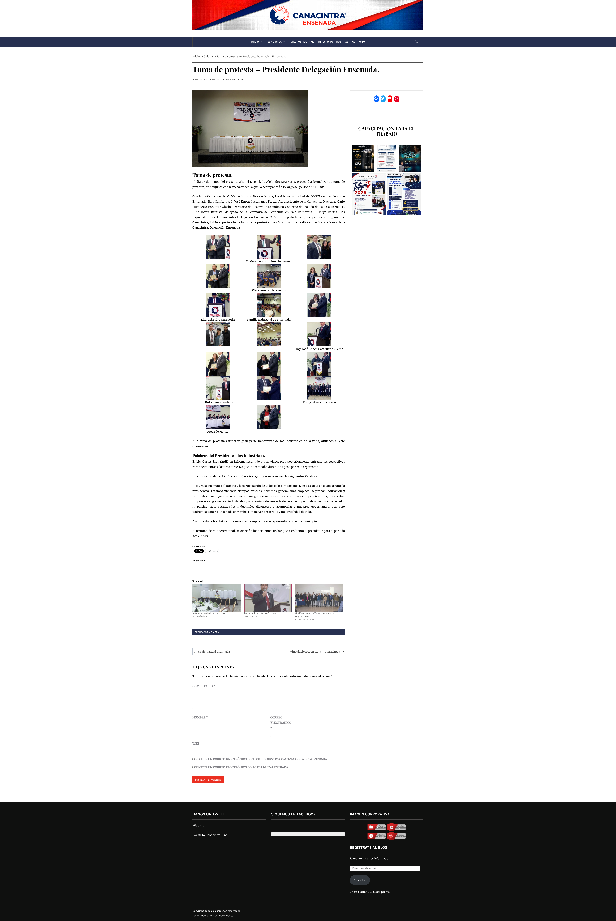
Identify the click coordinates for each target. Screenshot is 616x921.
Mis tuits (198, 825)
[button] (218, 247)
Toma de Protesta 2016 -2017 (260, 613)
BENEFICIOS (274, 41)
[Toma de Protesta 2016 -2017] (268, 598)
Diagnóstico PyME (302, 41)
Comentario (204, 686)
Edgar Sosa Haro (234, 79)
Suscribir (360, 880)
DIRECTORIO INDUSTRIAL (333, 41)
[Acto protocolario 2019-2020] (217, 598)
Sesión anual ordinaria (214, 651)
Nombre (200, 717)
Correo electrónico (278, 723)
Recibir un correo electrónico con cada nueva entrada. (242, 767)
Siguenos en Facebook (293, 814)
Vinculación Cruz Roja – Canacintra (315, 651)
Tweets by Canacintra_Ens (210, 835)
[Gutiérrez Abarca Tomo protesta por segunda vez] (319, 598)
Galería (215, 632)
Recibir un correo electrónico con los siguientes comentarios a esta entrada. (261, 759)
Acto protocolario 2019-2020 (209, 613)
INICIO (255, 41)
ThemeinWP (207, 915)
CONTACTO (358, 41)
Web (196, 743)
